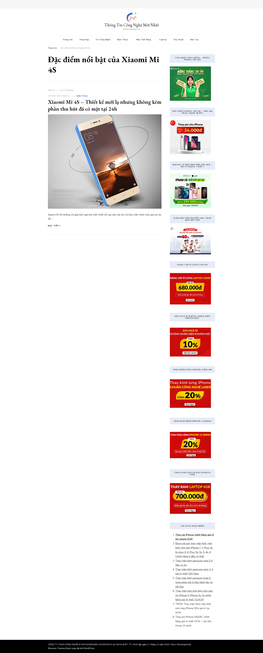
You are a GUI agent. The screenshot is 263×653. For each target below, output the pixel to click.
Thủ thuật (178, 39)
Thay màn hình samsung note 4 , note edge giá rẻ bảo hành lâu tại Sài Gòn (194, 582)
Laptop (163, 39)
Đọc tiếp (53, 225)
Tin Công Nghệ (103, 39)
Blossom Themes (56, 648)
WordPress (89, 648)
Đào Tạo (194, 39)
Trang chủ (68, 39)
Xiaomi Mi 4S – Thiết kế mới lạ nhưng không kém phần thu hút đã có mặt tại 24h (104, 105)
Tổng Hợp (84, 39)
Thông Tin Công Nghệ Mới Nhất (131, 25)
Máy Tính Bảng (143, 39)
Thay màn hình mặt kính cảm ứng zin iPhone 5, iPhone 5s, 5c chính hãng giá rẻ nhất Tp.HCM (194, 595)
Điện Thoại (122, 39)
